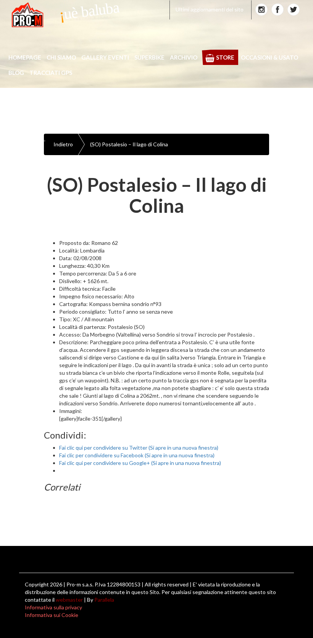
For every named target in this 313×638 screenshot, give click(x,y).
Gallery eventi (105, 57)
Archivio (183, 57)
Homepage (24, 57)
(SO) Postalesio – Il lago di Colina (129, 144)
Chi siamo (61, 57)
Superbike (149, 57)
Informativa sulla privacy (53, 607)
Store (225, 57)
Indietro (63, 144)
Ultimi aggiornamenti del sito (210, 9)
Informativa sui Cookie (51, 615)
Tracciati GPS (50, 72)
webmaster (69, 599)
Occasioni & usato (269, 57)
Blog (16, 72)
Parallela (104, 599)
